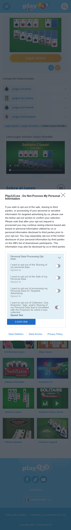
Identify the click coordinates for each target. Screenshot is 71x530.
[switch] (57, 266)
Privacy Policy (55, 334)
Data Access (35, 334)
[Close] (64, 196)
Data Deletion (16, 334)
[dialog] (35, 265)
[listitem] (35, 257)
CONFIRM (21, 322)
